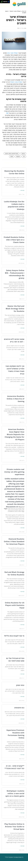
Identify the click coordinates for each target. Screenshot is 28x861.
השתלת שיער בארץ (12, 53)
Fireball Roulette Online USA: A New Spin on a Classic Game (14, 239)
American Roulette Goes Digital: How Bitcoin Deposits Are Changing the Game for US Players (14, 434)
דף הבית (24, 11)
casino (23, 153)
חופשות (18, 156)
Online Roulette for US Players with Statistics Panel (14, 605)
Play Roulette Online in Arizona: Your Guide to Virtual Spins (14, 826)
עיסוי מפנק (20, 685)
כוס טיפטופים (19, 707)
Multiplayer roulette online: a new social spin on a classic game (14, 793)
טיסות (11, 156)
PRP (7, 113)
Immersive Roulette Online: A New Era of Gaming (15, 398)
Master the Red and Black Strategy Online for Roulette (15, 308)
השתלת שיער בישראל (16, 82)
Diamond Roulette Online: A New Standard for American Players (14, 541)
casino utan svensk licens (11, 153)
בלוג (24, 156)
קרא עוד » (22, 190)
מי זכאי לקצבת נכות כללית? (14, 636)
